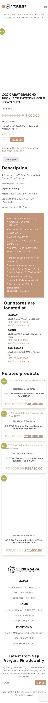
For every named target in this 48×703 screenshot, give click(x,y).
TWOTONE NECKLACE (13, 151)
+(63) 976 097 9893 (18, 340)
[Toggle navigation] (3, 6)
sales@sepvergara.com (19, 325)
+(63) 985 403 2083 (18, 358)
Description (11, 159)
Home (7, 14)
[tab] (11, 159)
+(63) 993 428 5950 (18, 322)
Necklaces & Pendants (22, 14)
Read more (7, 108)
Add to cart (17, 140)
